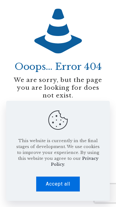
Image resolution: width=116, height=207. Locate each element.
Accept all (58, 184)
